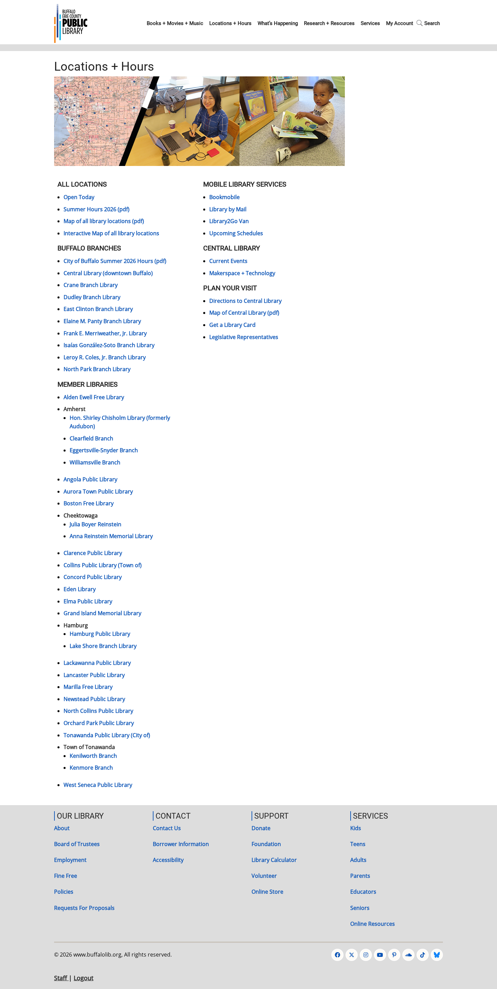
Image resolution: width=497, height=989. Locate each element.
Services (370, 23)
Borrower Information (181, 844)
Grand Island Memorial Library (102, 613)
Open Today (79, 197)
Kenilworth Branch (93, 755)
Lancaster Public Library (94, 675)
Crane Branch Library (91, 285)
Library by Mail (227, 209)
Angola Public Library (90, 479)
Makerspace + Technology (242, 273)
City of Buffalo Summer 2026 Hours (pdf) (115, 261)
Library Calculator (274, 860)
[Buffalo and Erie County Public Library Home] (70, 23)
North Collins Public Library (98, 711)
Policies (63, 891)
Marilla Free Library (88, 687)
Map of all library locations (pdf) (104, 221)
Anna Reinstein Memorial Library (111, 536)
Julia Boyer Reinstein (95, 524)
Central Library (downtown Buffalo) (108, 273)
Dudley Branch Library (92, 297)
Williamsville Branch (95, 462)
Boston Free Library (89, 503)
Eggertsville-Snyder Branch (104, 450)
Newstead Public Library (94, 699)
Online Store (267, 891)
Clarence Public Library (93, 553)
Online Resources (372, 923)
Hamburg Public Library (100, 633)
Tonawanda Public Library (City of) (107, 735)
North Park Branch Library (97, 369)
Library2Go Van (229, 221)
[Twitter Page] (352, 955)
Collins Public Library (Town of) (103, 565)
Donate (261, 828)
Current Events (228, 261)
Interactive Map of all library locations (111, 233)
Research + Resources (329, 23)
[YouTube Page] (380, 955)
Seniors (360, 908)
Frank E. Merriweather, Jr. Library (105, 333)
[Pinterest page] (394, 955)
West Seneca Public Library (98, 785)
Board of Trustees (77, 844)
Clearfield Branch (91, 438)
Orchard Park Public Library (99, 723)
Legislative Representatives (243, 337)
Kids (355, 828)
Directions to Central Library (245, 301)
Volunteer (264, 875)
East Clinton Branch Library (98, 309)
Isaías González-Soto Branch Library (109, 345)
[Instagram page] (366, 955)
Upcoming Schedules (236, 233)
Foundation (266, 844)
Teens (357, 844)
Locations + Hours (230, 23)
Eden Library (80, 589)
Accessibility (168, 860)
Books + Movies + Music (175, 23)
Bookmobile (224, 197)
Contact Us (167, 828)
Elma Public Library (88, 601)
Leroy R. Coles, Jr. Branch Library (105, 357)
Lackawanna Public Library (97, 663)
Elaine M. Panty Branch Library (102, 321)
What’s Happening (278, 23)
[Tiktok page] (423, 955)
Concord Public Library (93, 577)
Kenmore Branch (91, 767)
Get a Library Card (232, 325)
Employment (70, 860)
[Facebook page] (337, 955)
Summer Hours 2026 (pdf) (96, 209)
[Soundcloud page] (408, 955)
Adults (358, 860)
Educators (363, 891)
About (62, 828)
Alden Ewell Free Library (94, 397)
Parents (360, 875)
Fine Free (65, 875)
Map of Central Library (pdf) (244, 312)
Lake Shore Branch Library (103, 646)
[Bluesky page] (437, 955)
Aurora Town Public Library (98, 491)
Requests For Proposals (84, 908)
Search (432, 23)
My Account (399, 23)
